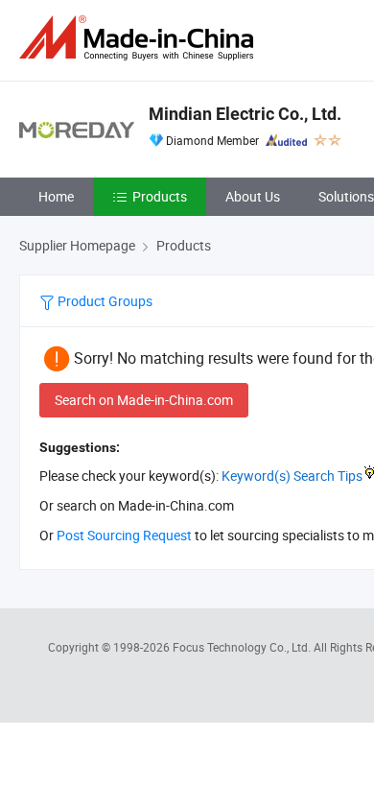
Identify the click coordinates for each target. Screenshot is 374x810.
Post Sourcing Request (124, 535)
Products (159, 196)
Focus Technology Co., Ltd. (243, 647)
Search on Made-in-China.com (144, 400)
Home (56, 196)
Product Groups (103, 301)
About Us (252, 196)
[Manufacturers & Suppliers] (140, 37)
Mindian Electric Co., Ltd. (245, 114)
